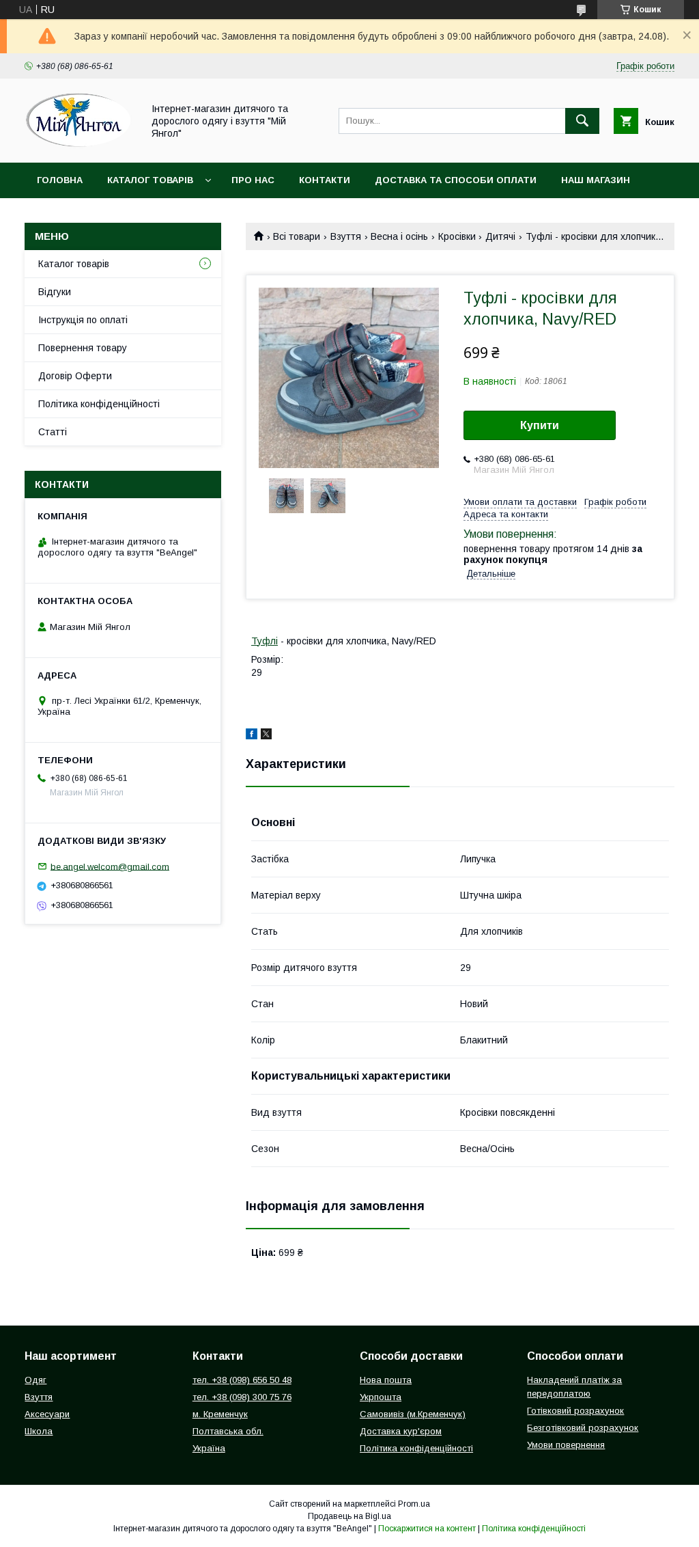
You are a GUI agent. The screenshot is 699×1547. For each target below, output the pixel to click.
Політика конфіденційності (99, 403)
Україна (208, 1448)
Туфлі (264, 640)
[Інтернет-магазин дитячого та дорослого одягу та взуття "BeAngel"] (80, 144)
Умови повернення (566, 1445)
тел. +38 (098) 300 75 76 (241, 1397)
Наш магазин (595, 180)
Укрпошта (380, 1397)
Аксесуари (47, 1414)
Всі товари (296, 236)
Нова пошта (386, 1380)
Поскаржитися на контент (427, 1528)
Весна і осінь (399, 236)
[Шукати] (582, 121)
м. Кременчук (220, 1414)
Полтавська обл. (227, 1431)
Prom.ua (414, 1504)
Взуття (345, 236)
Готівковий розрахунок (575, 1411)
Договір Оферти (75, 375)
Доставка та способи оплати (456, 180)
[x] (266, 735)
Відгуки (54, 291)
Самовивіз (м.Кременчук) (413, 1414)
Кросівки (457, 236)
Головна (60, 180)
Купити (539, 425)
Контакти (324, 180)
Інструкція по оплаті (83, 319)
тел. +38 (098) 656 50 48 (241, 1380)
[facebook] (251, 735)
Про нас (252, 180)
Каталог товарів (150, 180)
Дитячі (500, 236)
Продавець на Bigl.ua (349, 1516)
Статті (52, 431)
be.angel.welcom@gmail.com (110, 866)
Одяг (35, 1380)
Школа (39, 1431)
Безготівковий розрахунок (582, 1428)
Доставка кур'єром (401, 1431)
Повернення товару (82, 347)
